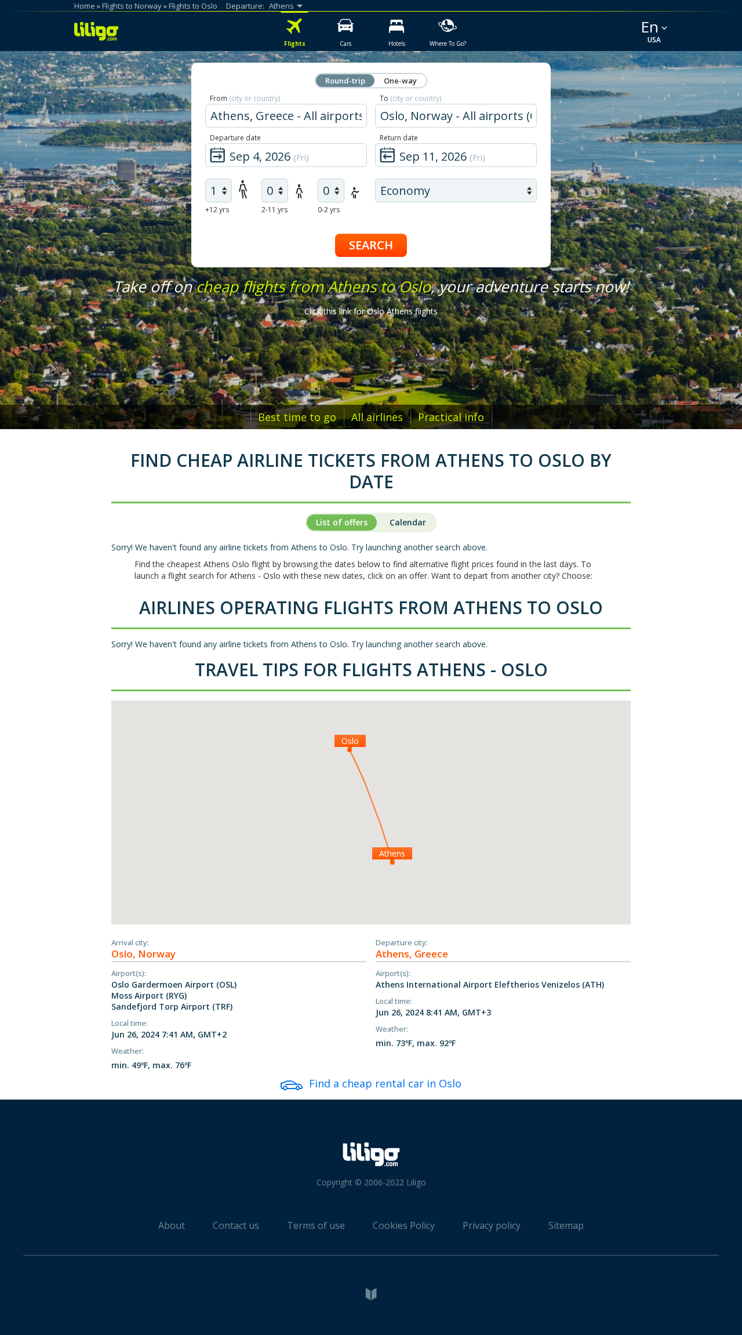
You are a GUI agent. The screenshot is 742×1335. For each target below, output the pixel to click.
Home (84, 6)
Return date (399, 138)
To (410, 98)
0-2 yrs (329, 210)
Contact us (236, 1225)
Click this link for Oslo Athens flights (371, 311)
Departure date (235, 138)
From (245, 98)
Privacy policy (492, 1225)
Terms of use (316, 1225)
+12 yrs (217, 210)
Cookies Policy (404, 1225)
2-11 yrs (274, 210)
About (171, 1225)
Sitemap (566, 1225)
